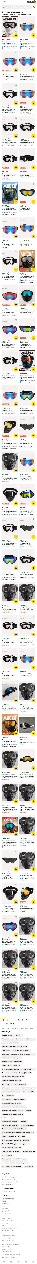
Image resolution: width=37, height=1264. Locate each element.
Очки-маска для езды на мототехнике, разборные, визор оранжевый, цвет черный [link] (9, 442)
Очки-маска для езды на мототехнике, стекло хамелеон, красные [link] (9, 311)
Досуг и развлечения (8, 1198)
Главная (3, 1261)
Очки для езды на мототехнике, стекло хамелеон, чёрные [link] (25, 345)
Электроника (5, 1208)
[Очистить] (29, 7)
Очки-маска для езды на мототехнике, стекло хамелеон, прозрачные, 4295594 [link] (27, 110)
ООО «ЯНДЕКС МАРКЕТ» (13, 1255)
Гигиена (4, 1206)
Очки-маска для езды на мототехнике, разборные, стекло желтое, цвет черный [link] (9, 208)
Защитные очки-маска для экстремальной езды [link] (9, 707)
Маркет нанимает (7, 1249)
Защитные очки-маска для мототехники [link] (26, 575)
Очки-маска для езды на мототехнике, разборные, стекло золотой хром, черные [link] (9, 740)
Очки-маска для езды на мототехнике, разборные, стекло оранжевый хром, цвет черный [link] (27, 376)
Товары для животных (8, 1233)
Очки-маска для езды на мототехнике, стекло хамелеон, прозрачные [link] (27, 42)
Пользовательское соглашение (10, 1244)
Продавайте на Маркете (8, 1179)
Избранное (18, 1261)
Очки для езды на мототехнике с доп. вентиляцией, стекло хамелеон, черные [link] (26, 208)
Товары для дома (6, 1213)
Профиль (33, 1261)
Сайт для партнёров (7, 1184)
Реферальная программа (9, 1191)
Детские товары (6, 1238)
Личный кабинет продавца (9, 1177)
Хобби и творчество (7, 1220)
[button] (34, 7)
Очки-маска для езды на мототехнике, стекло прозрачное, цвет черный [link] (9, 42)
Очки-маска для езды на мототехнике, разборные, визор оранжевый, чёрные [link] (27, 909)
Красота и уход (6, 1218)
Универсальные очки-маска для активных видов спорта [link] (8, 411)
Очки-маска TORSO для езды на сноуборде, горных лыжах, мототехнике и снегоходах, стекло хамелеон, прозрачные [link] (26, 477)
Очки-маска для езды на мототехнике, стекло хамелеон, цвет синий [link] (9, 575)
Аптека (4, 1216)
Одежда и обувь (6, 1211)
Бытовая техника (6, 1203)
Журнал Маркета (6, 1251)
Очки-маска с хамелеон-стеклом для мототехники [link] (27, 775)
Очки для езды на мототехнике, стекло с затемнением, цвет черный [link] (26, 442)
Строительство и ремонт (9, 1235)
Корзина (26, 1261)
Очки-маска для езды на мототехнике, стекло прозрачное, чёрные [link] (9, 110)
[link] (12, 1035)
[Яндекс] (14, 1257)
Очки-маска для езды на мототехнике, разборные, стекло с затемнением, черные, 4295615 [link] (9, 510)
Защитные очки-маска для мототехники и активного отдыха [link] (26, 174)
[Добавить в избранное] (16, 18)
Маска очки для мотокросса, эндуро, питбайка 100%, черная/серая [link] (27, 740)
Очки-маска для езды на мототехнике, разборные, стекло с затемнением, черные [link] (9, 909)
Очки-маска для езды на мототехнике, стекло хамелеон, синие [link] (9, 345)
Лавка (11, 1261)
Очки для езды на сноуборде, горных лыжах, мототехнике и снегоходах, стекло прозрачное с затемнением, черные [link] (26, 543)
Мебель (4, 1201)
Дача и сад (5, 1223)
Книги (3, 1225)
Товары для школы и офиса (9, 1228)
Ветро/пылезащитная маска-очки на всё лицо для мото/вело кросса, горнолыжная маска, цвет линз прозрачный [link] (9, 477)
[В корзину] (16, 35)
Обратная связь (6, 1246)
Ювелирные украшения (8, 1240)
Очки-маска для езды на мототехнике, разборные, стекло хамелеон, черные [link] (27, 311)
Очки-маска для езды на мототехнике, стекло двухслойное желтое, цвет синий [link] (27, 510)
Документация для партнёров (10, 1182)
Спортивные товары (7, 1230)
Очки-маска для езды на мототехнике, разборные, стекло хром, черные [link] (27, 276)
